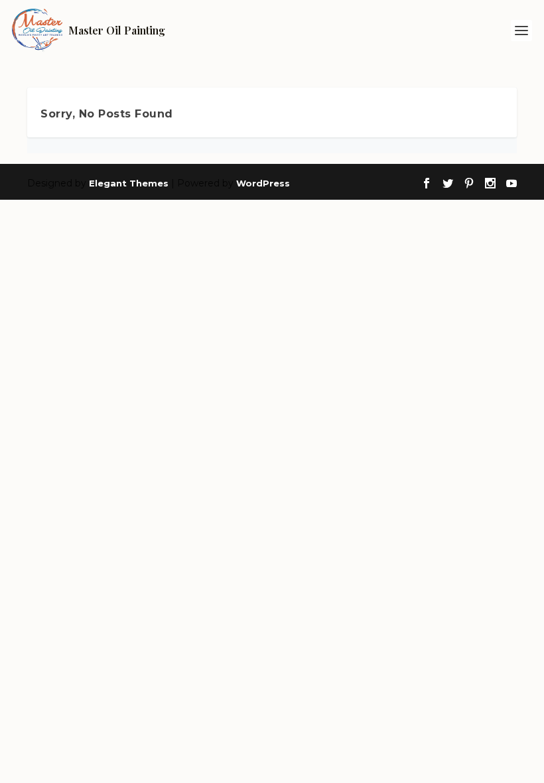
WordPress (263, 183)
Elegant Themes (129, 183)
